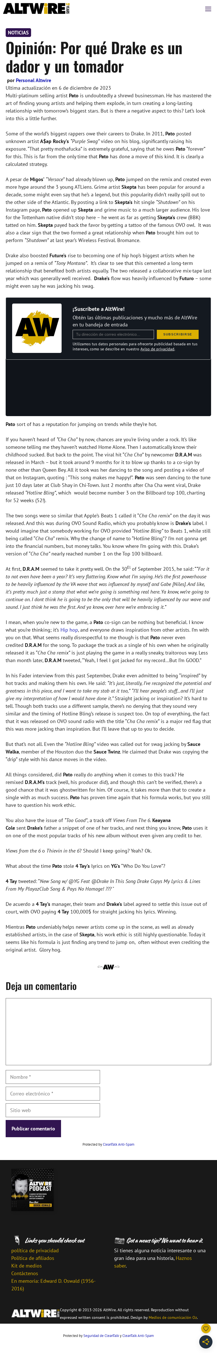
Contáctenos (24, 1273)
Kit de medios (26, 1265)
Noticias (18, 32)
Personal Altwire (33, 80)
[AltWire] (36, 8)
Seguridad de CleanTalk (101, 1335)
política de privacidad (35, 1250)
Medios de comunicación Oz (173, 1317)
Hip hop (69, 630)
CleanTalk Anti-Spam (118, 1144)
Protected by (108, 1144)
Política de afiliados (32, 1258)
